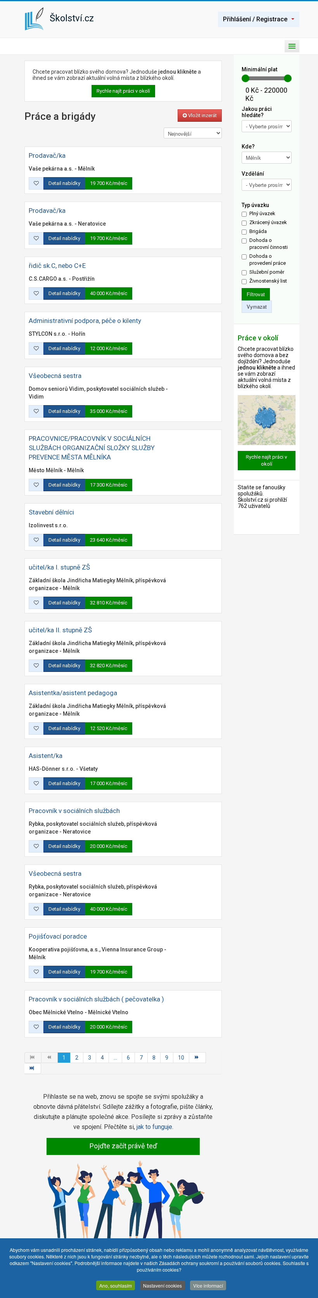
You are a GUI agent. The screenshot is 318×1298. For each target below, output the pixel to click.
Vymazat (257, 306)
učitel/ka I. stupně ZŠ (59, 567)
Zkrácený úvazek (268, 222)
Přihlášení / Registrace (255, 19)
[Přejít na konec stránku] (32, 1068)
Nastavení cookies (162, 1285)
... (115, 1058)
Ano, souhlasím (115, 1285)
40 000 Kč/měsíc (108, 293)
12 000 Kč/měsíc (108, 348)
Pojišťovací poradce (58, 936)
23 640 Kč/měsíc (108, 540)
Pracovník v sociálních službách (74, 811)
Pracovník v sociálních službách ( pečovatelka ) (96, 999)
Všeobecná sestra (55, 376)
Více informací (208, 1285)
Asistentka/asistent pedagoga (73, 693)
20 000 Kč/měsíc (108, 846)
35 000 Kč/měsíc (108, 411)
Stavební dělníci (51, 512)
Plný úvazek (262, 213)
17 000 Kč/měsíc (108, 783)
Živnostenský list (268, 281)
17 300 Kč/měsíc (108, 485)
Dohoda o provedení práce (267, 259)
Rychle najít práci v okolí (123, 91)
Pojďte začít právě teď (123, 1146)
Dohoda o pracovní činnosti (268, 243)
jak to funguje (154, 1127)
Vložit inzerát (202, 115)
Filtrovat (256, 294)
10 (181, 1058)
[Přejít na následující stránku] (197, 1057)
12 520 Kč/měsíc (108, 728)
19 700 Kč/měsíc (108, 183)
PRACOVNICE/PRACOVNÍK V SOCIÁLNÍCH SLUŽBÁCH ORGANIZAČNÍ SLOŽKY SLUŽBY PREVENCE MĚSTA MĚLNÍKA (92, 448)
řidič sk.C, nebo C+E (57, 265)
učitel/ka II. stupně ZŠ (60, 630)
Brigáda (258, 231)
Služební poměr (266, 272)
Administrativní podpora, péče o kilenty (85, 320)
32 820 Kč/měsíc (108, 665)
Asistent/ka (45, 755)
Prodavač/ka (47, 155)
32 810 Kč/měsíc (108, 603)
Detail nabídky (64, 183)
